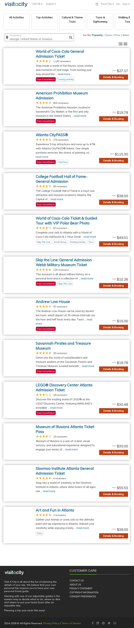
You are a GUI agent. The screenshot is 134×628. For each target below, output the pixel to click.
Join (118, 3)
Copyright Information (84, 592)
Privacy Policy (51, 623)
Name (126, 35)
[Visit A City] (14, 572)
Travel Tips (107, 3)
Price (117, 35)
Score (108, 35)
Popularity (97, 35)
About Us (75, 584)
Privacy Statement (81, 588)
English (50, 3)
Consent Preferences (83, 596)
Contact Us (77, 580)
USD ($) (36, 3)
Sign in (126, 3)
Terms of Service (71, 623)
